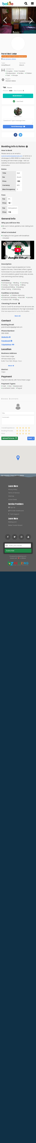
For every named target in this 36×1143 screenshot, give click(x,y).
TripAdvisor (6, 344)
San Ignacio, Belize (9, 59)
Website (5, 337)
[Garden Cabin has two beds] (18, 20)
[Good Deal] (25, 433)
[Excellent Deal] (28, 433)
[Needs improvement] (19, 427)
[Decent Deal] (22, 433)
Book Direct (17, 96)
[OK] (22, 427)
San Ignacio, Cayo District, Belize (12, 475)
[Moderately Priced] (19, 433)
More (17, 316)
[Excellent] (28, 427)
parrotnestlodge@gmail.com (11, 156)
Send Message (17, 126)
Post (30, 438)
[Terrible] (17, 427)
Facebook (5, 341)
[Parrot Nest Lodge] (15, 135)
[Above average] (25, 427)
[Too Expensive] (17, 433)
